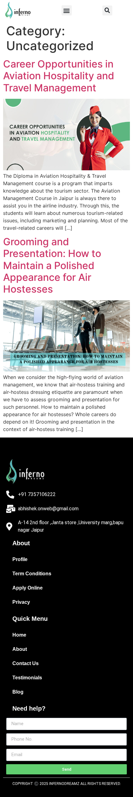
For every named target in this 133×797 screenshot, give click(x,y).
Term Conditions (31, 573)
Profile (20, 559)
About (19, 649)
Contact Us (25, 663)
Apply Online (27, 587)
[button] (67, 10)
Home (19, 635)
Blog (18, 692)
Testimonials (27, 677)
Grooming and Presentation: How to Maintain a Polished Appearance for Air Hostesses (52, 265)
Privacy (21, 602)
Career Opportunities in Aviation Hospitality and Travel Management (58, 76)
